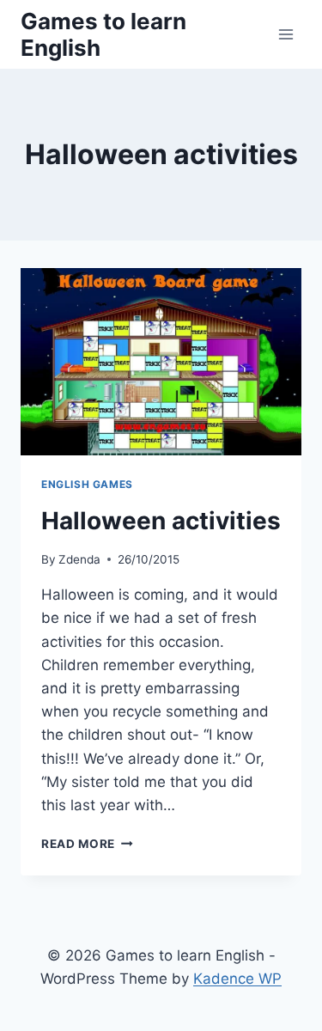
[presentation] (161, 361)
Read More (87, 844)
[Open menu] (285, 34)
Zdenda (79, 559)
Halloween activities (161, 520)
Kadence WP (237, 978)
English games (87, 484)
